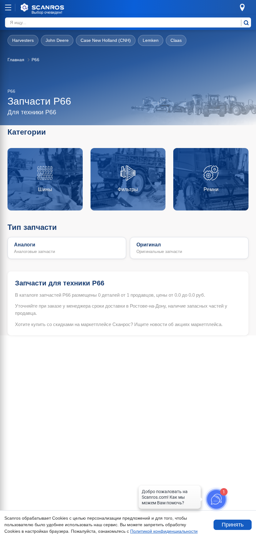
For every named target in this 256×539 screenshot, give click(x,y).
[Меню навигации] (8, 7)
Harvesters (23, 40)
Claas (176, 40)
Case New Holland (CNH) (106, 40)
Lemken (151, 40)
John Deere (57, 40)
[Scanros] (52, 7)
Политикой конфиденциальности (164, 531)
